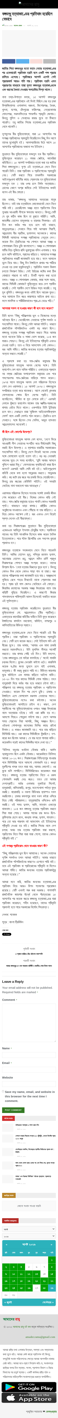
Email (7, 1062)
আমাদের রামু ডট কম (22, 1326)
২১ (44, 1280)
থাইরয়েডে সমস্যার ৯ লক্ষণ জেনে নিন (27, 1125)
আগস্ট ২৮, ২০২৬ (21, 1156)
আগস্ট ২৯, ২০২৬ (21, 1129)
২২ (52, 1280)
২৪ (13, 1287)
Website (7, 1077)
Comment (9, 999)
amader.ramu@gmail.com (40, 1336)
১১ (21, 1273)
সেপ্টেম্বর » (48, 1302)
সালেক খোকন (18, 25)
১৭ (13, 1280)
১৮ (21, 1280)
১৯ (29, 1280)
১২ (29, 1273)
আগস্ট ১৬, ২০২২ (32, 25)
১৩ (36, 1273)
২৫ (21, 1287)
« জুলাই (8, 1302)
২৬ (29, 1287)
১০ (13, 1273)
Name (7, 1048)
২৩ (6, 1287)
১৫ (52, 1273)
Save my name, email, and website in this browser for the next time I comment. (30, 1096)
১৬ (6, 1280)
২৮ (44, 1287)
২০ (36, 1280)
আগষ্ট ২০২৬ (28, 1244)
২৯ (52, 1287)
